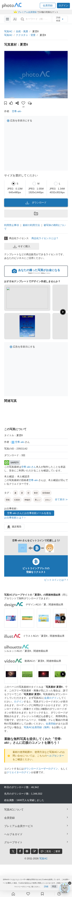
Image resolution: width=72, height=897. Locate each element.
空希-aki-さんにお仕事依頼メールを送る (29, 513)
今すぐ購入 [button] (24, 246)
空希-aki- (17, 111)
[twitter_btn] (13, 851)
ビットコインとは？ (55, 579)
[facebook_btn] (20, 851)
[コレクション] (42, 894)
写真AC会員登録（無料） (38, 727)
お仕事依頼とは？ (14, 517)
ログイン (19, 701)
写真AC (8, 31)
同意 (54, 886)
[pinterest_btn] (27, 851)
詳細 (46, 886)
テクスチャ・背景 (25, 35)
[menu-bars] (7, 19)
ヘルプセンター (55, 755)
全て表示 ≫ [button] (61, 499)
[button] (48, 5)
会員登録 (51, 723)
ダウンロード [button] (39, 202)
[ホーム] (13, 894)
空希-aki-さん (28, 466)
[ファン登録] (28, 894)
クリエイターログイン (19, 772)
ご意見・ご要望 (52, 851)
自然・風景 (22, 31)
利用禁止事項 (11, 225)
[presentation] (63, 618)
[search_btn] (22, 19)
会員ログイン (51, 697)
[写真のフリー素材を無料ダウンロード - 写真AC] (12, 5)
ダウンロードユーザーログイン (41, 768)
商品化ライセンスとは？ (44, 238)
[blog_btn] (34, 851)
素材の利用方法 (31, 225)
